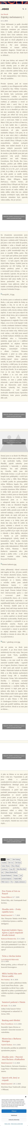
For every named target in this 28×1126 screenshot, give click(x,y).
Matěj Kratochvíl (6, 915)
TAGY (3, 859)
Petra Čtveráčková (7, 1024)
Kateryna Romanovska (8, 939)
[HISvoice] (5, 9)
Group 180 (12, 869)
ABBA (8, 859)
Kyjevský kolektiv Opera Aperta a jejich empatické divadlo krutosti (12, 932)
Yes (12, 882)
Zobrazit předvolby (14, 1119)
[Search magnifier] (23, 9)
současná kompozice (6, 878)
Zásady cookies (7, 1123)
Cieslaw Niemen (5, 866)
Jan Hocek (4, 14)
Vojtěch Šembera (6, 1045)
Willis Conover (5, 882)
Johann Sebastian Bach (11, 872)
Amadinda (4, 862)
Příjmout (14, 1111)
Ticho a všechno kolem (11, 956)
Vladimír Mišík (17, 878)
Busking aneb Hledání (11, 1020)
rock (21, 875)
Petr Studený (5, 979)
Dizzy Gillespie (15, 866)
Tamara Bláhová (6, 897)
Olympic (16, 875)
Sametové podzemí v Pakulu (13, 1002)
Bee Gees (11, 862)
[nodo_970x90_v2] (14, 2)
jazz (2, 872)
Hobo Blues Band (21, 869)
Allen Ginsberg (16, 859)
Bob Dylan (18, 862)
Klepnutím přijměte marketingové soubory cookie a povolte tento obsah (14, 217)
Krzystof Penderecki (6, 875)
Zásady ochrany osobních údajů (17, 1123)
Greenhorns (4, 869)
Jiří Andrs (4, 1006)
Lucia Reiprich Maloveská (10, 959)
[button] (25, 1096)
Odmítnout (14, 1115)
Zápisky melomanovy (20, 882)
